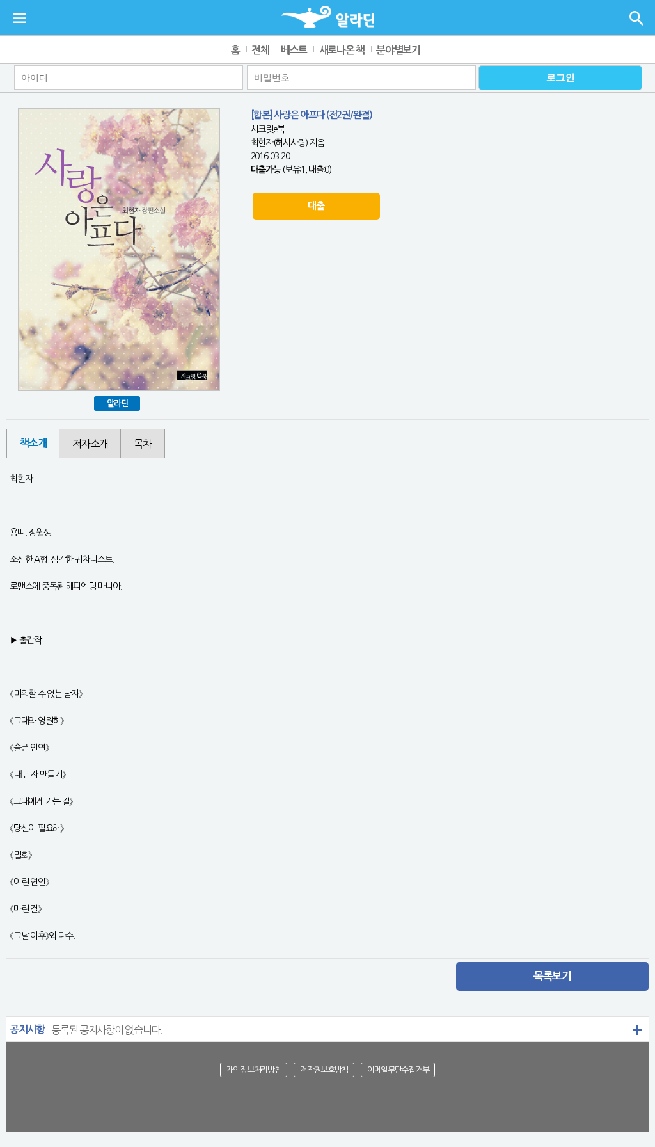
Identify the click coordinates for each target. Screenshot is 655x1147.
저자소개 (89, 443)
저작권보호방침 (324, 1070)
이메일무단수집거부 (398, 1070)
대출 (316, 206)
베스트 (294, 50)
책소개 (33, 443)
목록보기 (552, 976)
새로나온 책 (342, 50)
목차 (142, 443)
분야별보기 (398, 50)
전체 (260, 50)
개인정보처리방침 (253, 1070)
